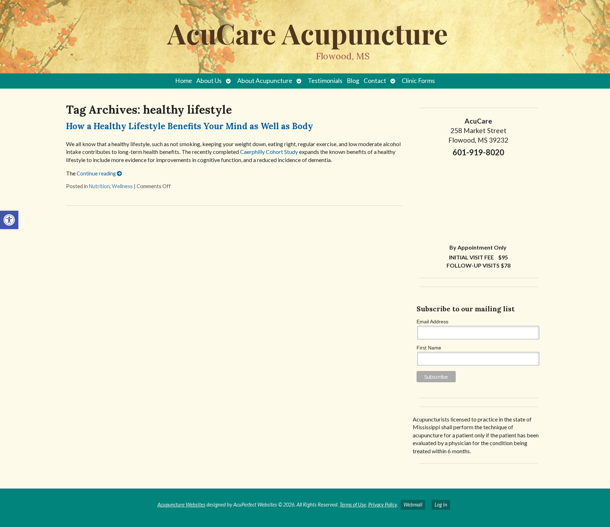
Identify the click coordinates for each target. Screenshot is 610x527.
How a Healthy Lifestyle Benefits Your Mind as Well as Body (189, 126)
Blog (353, 80)
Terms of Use (353, 505)
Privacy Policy (382, 505)
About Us (209, 80)
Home (183, 80)
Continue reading (97, 173)
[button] (9, 220)
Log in (441, 505)
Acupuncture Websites (181, 505)
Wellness (122, 186)
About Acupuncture (264, 80)
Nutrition (99, 186)
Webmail (412, 505)
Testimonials (325, 80)
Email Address (432, 321)
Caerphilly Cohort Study (269, 151)
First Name (429, 348)
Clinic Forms (418, 80)
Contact (375, 80)
